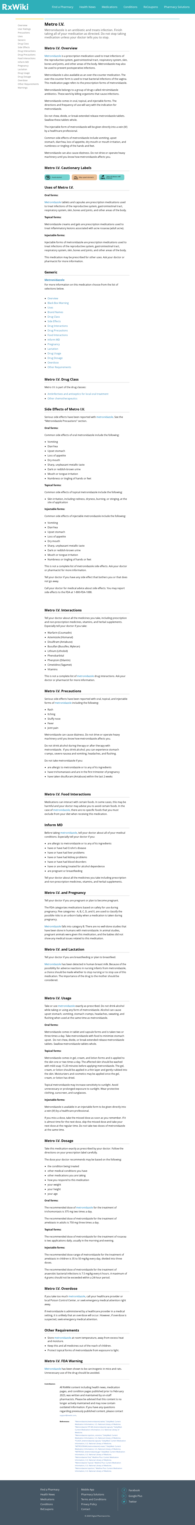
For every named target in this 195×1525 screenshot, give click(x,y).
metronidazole (104, 417)
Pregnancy (54, 344)
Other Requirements (59, 367)
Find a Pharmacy (62, 7)
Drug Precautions (58, 330)
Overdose (53, 362)
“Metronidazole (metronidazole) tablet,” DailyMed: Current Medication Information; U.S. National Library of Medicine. (98, 1422)
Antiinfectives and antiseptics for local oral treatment (78, 394)
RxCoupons (151, 7)
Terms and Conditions (93, 1499)
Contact (85, 1509)
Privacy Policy (89, 1504)
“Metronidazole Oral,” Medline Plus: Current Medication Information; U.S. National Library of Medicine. (97, 1458)
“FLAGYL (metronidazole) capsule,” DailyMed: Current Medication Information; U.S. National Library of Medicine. (100, 1442)
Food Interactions (58, 335)
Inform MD (54, 339)
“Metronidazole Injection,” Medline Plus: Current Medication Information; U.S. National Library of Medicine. (98, 1469)
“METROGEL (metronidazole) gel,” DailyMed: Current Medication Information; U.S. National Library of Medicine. (100, 1453)
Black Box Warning (58, 303)
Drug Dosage (55, 358)
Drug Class (54, 316)
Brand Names (55, 312)
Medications (109, 7)
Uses (50, 307)
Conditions (130, 7)
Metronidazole (52, 56)
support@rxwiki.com (68, 1415)
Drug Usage (54, 353)
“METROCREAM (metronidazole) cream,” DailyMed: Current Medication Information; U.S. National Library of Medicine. (98, 1447)
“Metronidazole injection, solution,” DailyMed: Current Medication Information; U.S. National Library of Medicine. (98, 1436)
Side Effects (54, 321)
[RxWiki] (15, 6)
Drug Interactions (58, 326)
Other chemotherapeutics (62, 398)
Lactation (53, 348)
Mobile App (87, 1489)
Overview (53, 298)
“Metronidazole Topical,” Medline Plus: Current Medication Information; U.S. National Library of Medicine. (98, 1464)
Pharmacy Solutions (177, 7)
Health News (87, 7)
